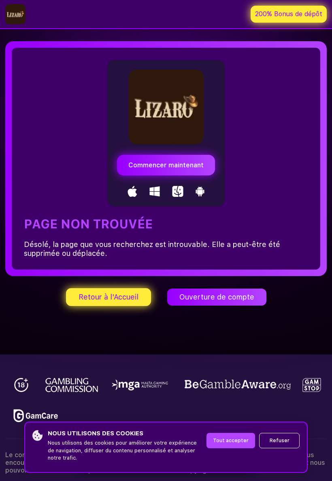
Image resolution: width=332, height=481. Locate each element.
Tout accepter (231, 440)
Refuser (279, 440)
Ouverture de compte (216, 297)
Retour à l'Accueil (108, 297)
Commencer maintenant (166, 165)
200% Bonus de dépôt (288, 14)
